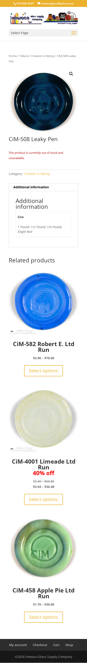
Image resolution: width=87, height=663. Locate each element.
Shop (69, 645)
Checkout (40, 645)
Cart (56, 645)
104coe (24, 56)
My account (18, 645)
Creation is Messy (42, 56)
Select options (43, 371)
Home (13, 56)
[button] (71, 74)
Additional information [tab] (31, 187)
